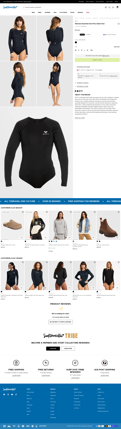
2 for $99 (52, 248)
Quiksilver (53, 395)
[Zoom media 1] (18, 38)
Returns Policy (102, 405)
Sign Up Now (27, 1)
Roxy (76, 21)
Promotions (77, 401)
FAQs (116, 1)
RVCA (52, 408)
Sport (28, 408)
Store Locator (90, 1)
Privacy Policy (78, 392)
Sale (28, 414)
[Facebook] (4, 394)
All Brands (53, 417)
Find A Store (101, 401)
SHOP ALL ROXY (80, 118)
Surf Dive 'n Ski (76, 426)
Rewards (81, 1)
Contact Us (101, 392)
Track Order (109, 1)
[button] (113, 7)
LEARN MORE (16, 375)
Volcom (52, 405)
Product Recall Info (103, 411)
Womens (29, 398)
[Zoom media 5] (36, 152)
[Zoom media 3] (18, 84)
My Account (101, 398)
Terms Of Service (79, 395)
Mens (28, 395)
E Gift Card (77, 405)
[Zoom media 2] (55, 38)
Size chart (117, 46)
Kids (28, 401)
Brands (29, 411)
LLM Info (76, 408)
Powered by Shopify (86, 426)
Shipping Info (101, 408)
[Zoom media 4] (55, 84)
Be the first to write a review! (60, 322)
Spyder (52, 414)
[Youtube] (12, 394)
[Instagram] (8, 394)
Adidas (52, 411)
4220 (88, 70)
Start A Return (100, 1)
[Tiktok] (16, 394)
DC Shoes (53, 401)
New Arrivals (30, 392)
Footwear (29, 405)
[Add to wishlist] (119, 24)
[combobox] (61, 7)
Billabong (53, 392)
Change (100, 70)
